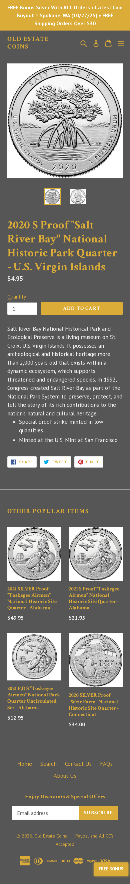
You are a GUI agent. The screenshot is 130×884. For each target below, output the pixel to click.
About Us (65, 775)
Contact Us (78, 763)
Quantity (16, 297)
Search (48, 763)
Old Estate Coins (28, 43)
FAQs (106, 763)
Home (24, 763)
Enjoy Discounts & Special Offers (65, 796)
